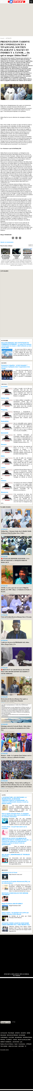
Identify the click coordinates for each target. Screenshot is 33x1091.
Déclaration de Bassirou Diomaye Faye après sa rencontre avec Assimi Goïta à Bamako (14, 700)
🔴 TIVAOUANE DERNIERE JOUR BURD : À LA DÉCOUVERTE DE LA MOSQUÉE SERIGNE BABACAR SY (15, 560)
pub (21, 1041)
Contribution (21, 1044)
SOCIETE (17, 260)
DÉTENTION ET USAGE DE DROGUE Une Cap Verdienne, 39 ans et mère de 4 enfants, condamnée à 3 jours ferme (27, 257)
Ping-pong (4, 409)
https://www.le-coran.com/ (15, 874)
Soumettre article (5, 1049)
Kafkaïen (3, 480)
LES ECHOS (16, 1041)
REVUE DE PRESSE (12, 1035)
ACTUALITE (8, 38)
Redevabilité (5, 421)
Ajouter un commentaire (6, 242)
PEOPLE (2, 262)
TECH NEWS (3, 1046)
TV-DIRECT (7, 262)
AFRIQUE (28, 1044)
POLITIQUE (9, 260)
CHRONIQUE (12, 261)
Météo (3, 456)
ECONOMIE (7, 261)
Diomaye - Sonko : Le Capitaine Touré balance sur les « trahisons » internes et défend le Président (16, 756)
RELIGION (25, 260)
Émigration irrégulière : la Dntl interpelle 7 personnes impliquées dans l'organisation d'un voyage (15, 367)
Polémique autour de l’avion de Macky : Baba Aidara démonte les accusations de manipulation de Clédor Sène (16, 728)
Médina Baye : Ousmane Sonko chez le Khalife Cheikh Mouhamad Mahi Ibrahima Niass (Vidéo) (16, 532)
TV (22, 265)
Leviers (3, 467)
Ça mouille (4, 386)
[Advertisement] (16, 19)
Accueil (2, 38)
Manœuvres (4, 492)
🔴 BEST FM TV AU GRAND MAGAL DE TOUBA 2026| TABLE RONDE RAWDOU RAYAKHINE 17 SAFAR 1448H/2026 (15, 671)
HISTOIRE (19, 265)
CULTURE (17, 261)
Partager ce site (5, 1022)
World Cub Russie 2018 (17, 262)
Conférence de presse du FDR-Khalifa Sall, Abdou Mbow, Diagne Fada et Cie (15, 643)
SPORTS (13, 260)
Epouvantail (4, 433)
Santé (15, 1044)
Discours (3, 444)
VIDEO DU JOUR (13, 265)
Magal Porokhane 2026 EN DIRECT (12, 903)
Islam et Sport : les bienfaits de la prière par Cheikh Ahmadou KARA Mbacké (15, 913)
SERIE (21, 260)
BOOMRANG (22, 261)
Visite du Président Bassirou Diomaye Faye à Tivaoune (16, 617)
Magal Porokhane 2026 (15, 905)
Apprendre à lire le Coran (9, 872)
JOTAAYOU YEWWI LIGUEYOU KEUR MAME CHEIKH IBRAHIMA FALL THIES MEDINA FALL (16, 923)
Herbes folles (5, 398)
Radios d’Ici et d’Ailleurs (7, 1044)
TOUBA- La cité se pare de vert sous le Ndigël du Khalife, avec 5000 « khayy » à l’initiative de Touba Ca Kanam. (16, 589)
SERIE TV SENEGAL (26, 262)
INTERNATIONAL (28, 261)
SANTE (11, 262)
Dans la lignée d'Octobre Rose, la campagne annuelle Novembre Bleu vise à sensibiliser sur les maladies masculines (16, 815)
